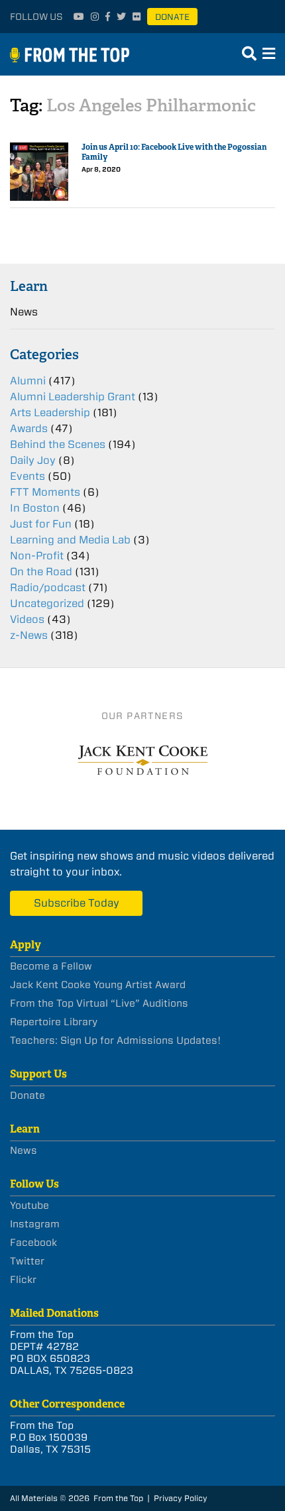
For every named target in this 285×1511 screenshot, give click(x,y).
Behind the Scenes (57, 444)
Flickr (23, 1280)
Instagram (35, 1224)
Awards (29, 428)
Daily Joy (33, 460)
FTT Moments (45, 492)
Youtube (29, 1205)
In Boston (35, 508)
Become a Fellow (51, 966)
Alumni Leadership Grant (72, 396)
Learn (29, 286)
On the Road (41, 571)
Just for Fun (41, 524)
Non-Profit (37, 555)
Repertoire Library (53, 1022)
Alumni (28, 380)
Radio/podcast (48, 587)
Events (27, 476)
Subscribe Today (76, 903)
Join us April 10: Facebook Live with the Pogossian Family (174, 152)
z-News (29, 635)
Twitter (27, 1261)
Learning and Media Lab (70, 539)
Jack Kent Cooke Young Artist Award (98, 985)
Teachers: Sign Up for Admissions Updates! (115, 1040)
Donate (172, 17)
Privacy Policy (180, 1498)
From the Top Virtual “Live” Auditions (99, 1003)
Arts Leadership (50, 412)
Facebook (33, 1243)
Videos (27, 619)
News (24, 312)
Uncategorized (47, 603)
